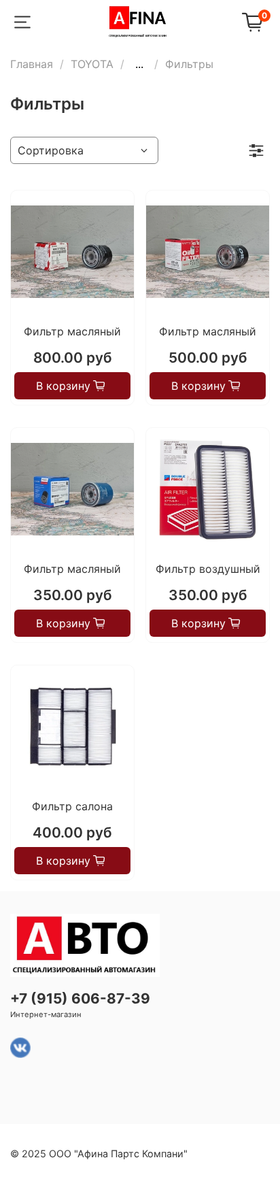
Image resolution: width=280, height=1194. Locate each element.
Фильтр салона (72, 806)
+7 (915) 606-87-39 (80, 998)
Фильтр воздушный (208, 569)
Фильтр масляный (72, 331)
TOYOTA (92, 64)
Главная (31, 64)
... (139, 64)
